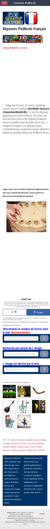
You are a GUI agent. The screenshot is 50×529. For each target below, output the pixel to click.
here (25, 524)
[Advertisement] (25, 78)
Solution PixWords (10, 47)
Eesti (35, 450)
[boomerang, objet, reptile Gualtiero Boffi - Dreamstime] (38, 397)
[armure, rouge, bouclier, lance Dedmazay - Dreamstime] (24, 412)
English (21, 440)
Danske (14, 446)
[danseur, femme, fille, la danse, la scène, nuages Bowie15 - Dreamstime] (24, 427)
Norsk (20, 446)
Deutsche (15, 443)
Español (7, 443)
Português (39, 443)
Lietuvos (21, 450)
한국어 (42, 450)
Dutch (23, 443)
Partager (39, 312)
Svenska (6, 446)
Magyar (36, 440)
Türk (32, 446)
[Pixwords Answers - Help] (13, 24)
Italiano (44, 440)
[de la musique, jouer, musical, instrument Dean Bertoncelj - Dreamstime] (9, 412)
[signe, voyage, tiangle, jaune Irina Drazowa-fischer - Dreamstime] (24, 397)
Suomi (27, 446)
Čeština (14, 450)
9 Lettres (23, 47)
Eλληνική (6, 450)
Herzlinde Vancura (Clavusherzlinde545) (26, 110)
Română (28, 440)
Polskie (39, 446)
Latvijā (29, 450)
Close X (42, 514)
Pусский (30, 443)
